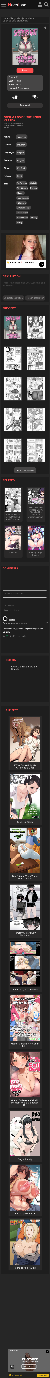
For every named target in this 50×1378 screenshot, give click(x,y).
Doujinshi (21, 145)
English (20, 152)
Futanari (33, 188)
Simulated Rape (24, 208)
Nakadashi (21, 203)
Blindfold (33, 183)
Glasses (20, 193)
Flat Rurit (21, 168)
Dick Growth (22, 188)
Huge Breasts (23, 198)
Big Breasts (22, 183)
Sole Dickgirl (22, 213)
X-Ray (19, 222)
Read (25, 70)
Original (20, 160)
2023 (19, 176)
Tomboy (33, 217)
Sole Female (22, 217)
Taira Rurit (21, 137)
